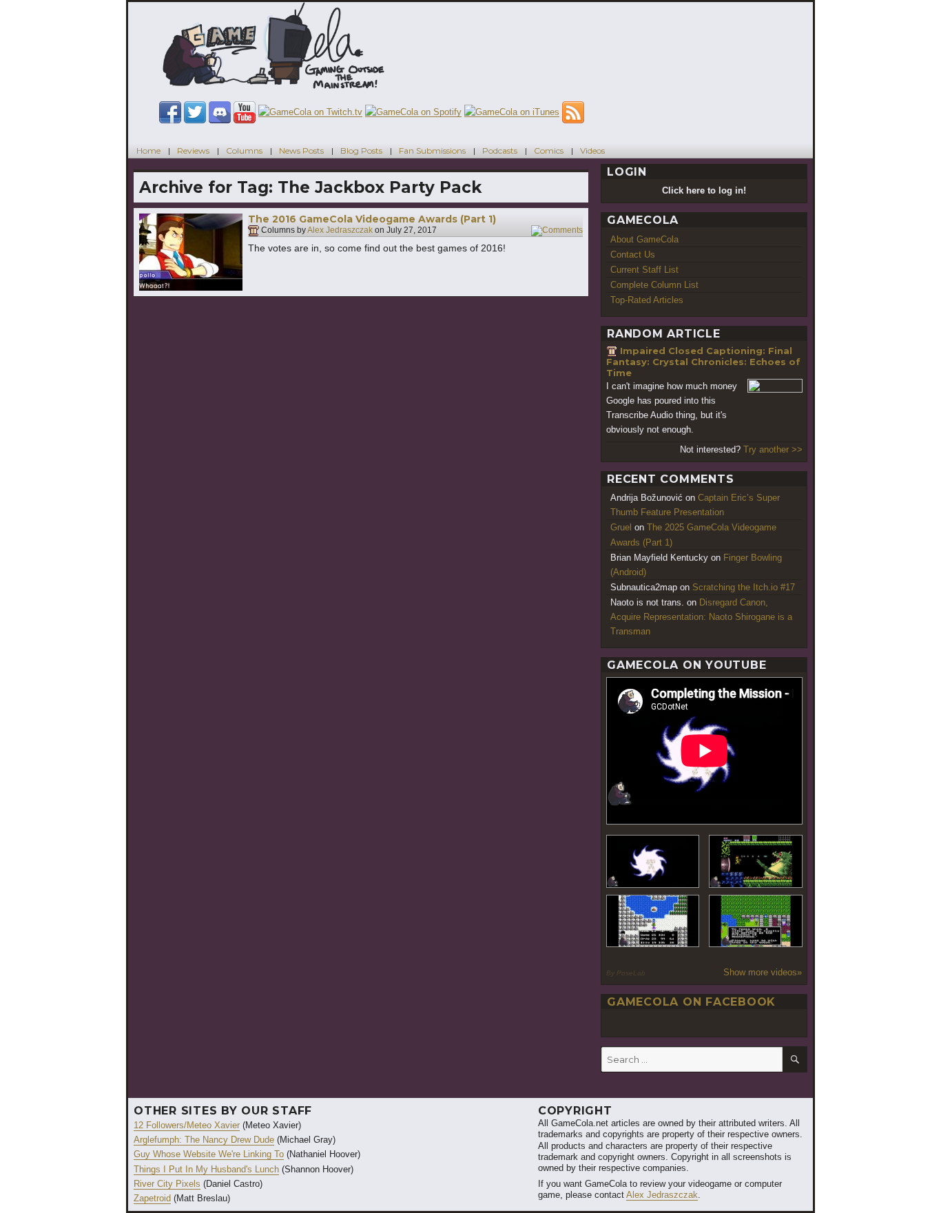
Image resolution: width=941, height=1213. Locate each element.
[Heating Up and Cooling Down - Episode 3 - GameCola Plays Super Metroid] (756, 861)
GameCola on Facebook (691, 1001)
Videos (592, 150)
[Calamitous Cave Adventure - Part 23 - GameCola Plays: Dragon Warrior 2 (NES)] (653, 921)
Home (148, 150)
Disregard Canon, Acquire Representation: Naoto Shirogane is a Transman (701, 616)
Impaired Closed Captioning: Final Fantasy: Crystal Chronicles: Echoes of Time (703, 361)
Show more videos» (762, 972)
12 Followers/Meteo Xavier (187, 1125)
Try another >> (773, 449)
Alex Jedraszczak (340, 231)
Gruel (621, 527)
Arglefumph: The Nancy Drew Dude (204, 1139)
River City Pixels (167, 1184)
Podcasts (499, 150)
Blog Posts (361, 150)
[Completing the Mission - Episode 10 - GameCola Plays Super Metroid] (653, 861)
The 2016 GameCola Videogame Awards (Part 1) (372, 219)
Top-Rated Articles (646, 300)
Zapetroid (152, 1198)
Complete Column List (654, 285)
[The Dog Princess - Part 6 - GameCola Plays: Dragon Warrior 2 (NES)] (756, 921)
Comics (548, 150)
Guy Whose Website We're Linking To (209, 1154)
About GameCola (644, 239)
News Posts (301, 150)
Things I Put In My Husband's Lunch (206, 1169)
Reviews (193, 150)
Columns (244, 150)
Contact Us (632, 254)
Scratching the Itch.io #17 (743, 587)
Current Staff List (644, 270)
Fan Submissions (432, 150)
